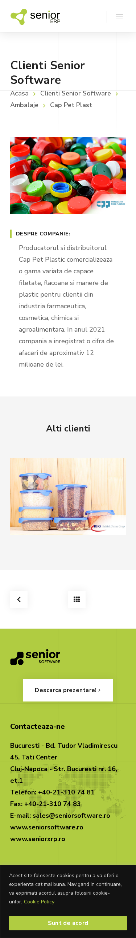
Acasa (19, 93)
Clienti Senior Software (75, 93)
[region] (68, 901)
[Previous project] (19, 599)
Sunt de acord (68, 923)
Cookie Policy (39, 901)
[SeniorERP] (35, 16)
